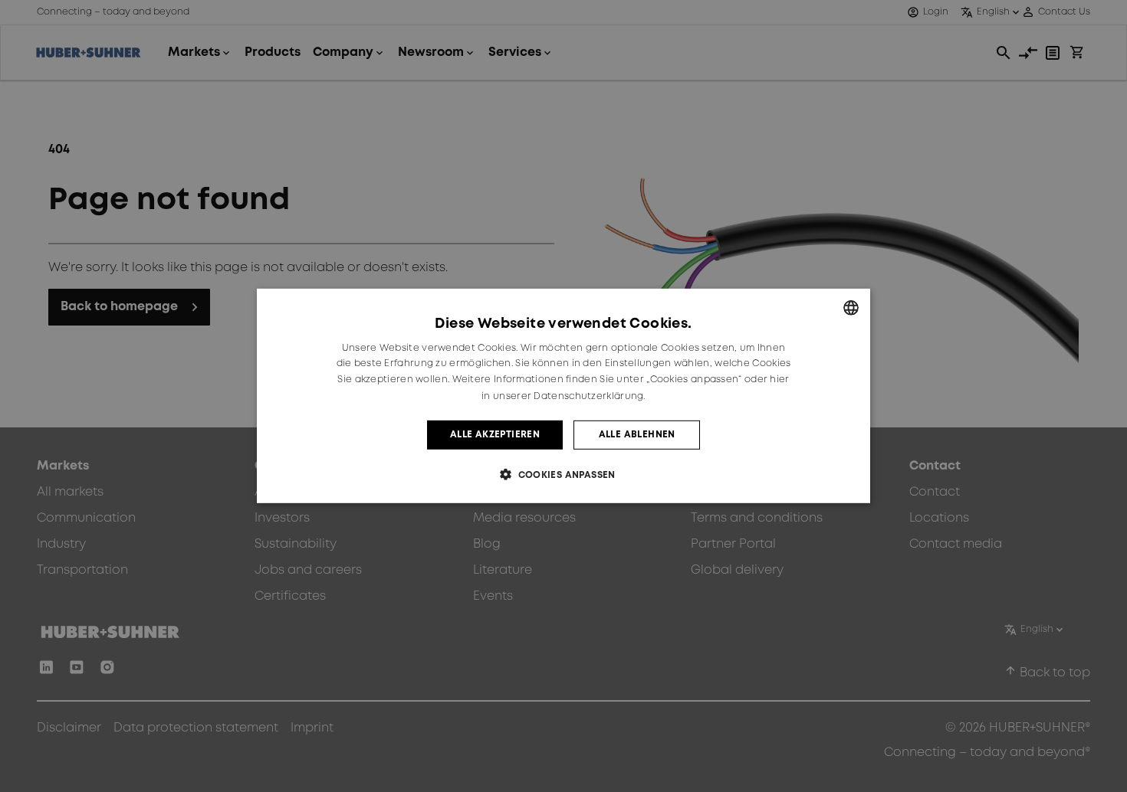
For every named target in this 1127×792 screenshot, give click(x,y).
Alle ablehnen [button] (637, 434)
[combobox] (851, 308)
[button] (563, 474)
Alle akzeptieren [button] (495, 434)
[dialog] (563, 396)
